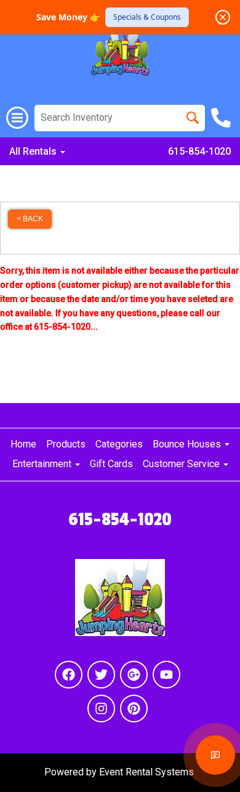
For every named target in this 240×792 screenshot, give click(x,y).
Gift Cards (111, 464)
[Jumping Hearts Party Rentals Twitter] (101, 674)
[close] (222, 17)
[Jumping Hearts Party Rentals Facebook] (68, 674)
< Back (30, 218)
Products (66, 444)
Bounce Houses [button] (188, 444)
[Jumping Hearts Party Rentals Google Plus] (134, 674)
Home (23, 444)
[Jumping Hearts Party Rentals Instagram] (101, 708)
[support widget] (215, 755)
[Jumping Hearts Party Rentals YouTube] (166, 674)
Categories (119, 444)
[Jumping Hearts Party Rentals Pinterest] (134, 708)
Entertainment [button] (43, 464)
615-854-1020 (199, 151)
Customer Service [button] (182, 464)
